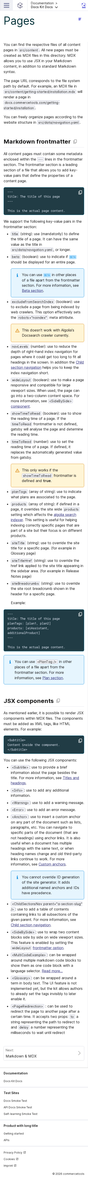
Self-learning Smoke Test (20, 1114)
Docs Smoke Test (15, 1100)
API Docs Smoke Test (18, 1107)
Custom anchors (52, 864)
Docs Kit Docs (13, 1081)
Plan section (52, 678)
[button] (55, 5)
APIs (6, 1140)
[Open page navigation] (79, 19)
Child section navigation (31, 925)
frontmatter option (48, 948)
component (20, 406)
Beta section (32, 290)
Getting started (14, 1133)
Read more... (52, 971)
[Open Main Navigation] (6, 5)
